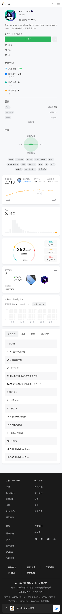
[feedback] (56, 608)
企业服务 (38, 480)
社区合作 (10, 533)
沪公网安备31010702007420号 (41, 597)
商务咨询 (12, 567)
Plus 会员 (10, 511)
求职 (8, 505)
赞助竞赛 (10, 546)
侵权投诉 (31, 567)
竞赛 (8, 487)
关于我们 (38, 525)
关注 (29, 39)
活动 (8, 540)
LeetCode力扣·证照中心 (40, 601)
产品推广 (10, 552)
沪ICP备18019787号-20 (14, 597)
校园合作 (10, 558)
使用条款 (12, 573)
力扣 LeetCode (13, 480)
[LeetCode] (6, 3)
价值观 (37, 532)
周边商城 (10, 517)
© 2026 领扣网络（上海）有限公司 (31, 583)
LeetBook (10, 493)
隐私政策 (31, 573)
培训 (36, 505)
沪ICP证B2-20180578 (18, 601)
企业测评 (38, 493)
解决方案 (38, 511)
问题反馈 (50, 567)
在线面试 (38, 487)
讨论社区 (10, 499)
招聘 (36, 499)
